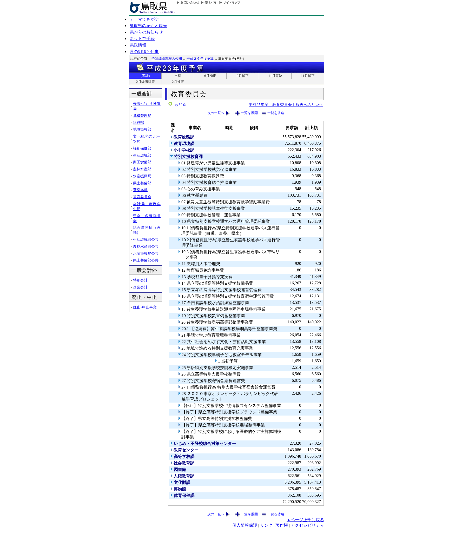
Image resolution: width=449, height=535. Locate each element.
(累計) (145, 76)
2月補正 (178, 82)
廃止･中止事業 (145, 307)
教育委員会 (142, 197)
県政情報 (138, 45)
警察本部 (140, 190)
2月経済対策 (145, 82)
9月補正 (243, 76)
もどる (180, 104)
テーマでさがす (144, 19)
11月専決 (275, 76)
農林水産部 (142, 169)
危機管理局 (142, 115)
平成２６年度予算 (200, 59)
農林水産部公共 (146, 246)
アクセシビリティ (307, 525)
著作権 (281, 525)
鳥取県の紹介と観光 (148, 25)
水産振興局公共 (146, 253)
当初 (177, 76)
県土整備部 (142, 183)
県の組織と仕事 (144, 51)
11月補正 (308, 76)
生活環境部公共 (146, 239)
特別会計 (140, 280)
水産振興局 (142, 176)
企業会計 (140, 287)
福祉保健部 (142, 148)
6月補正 (210, 76)
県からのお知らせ (146, 32)
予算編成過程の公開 (166, 59)
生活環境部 (142, 155)
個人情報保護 (244, 525)
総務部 (138, 123)
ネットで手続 (142, 38)
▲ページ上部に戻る (305, 520)
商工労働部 (142, 162)
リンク (266, 525)
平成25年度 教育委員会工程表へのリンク (286, 104)
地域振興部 (142, 129)
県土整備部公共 (146, 260)
